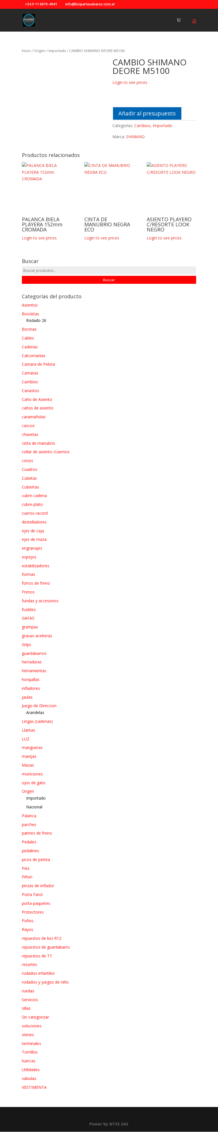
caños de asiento (37, 408)
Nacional (34, 807)
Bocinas (29, 329)
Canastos (30, 390)
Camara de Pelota (38, 364)
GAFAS (28, 618)
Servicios (30, 999)
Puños (27, 920)
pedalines (30, 850)
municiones (32, 774)
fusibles (29, 609)
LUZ (26, 739)
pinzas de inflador (38, 885)
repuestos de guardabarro (46, 947)
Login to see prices (129, 82)
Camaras (30, 373)
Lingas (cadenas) (37, 721)
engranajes (32, 548)
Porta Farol (32, 894)
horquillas (30, 679)
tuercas (28, 1060)
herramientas (34, 670)
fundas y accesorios (40, 600)
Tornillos (30, 1052)
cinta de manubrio (38, 443)
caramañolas (34, 416)
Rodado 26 (36, 320)
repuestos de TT (37, 956)
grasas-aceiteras (37, 635)
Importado (57, 50)
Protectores (33, 912)
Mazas (28, 765)
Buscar (109, 279)
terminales (31, 1043)
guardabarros (34, 653)
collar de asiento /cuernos (46, 451)
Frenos (28, 592)
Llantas (28, 730)
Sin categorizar (35, 1017)
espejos (29, 557)
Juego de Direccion (39, 705)
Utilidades (31, 1069)
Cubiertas (30, 487)
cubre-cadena (34, 495)
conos (27, 460)
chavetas (30, 434)
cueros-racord (35, 513)
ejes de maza (34, 539)
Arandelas (35, 712)
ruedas (28, 991)
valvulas (29, 1078)
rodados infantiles (38, 973)
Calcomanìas (33, 355)
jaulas (27, 697)
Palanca (29, 815)
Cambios (142, 125)
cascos (28, 425)
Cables (28, 338)
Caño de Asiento (37, 399)
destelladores (34, 522)
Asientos (30, 305)
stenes (28, 1034)
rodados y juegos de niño (45, 982)
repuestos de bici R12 (41, 938)
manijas (29, 756)
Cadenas (30, 346)
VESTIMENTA (34, 1087)
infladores (31, 688)
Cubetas (29, 478)
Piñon (27, 876)
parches (29, 824)
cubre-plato (32, 504)
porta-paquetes (36, 903)
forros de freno (36, 583)
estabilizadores (35, 565)
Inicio (26, 50)
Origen (39, 50)
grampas (30, 627)
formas (28, 574)
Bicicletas (30, 313)
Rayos (27, 929)
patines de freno (37, 833)
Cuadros (29, 469)
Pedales (29, 842)
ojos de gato (33, 782)
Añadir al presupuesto (147, 113)
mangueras (32, 747)
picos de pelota (36, 859)
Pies (26, 868)
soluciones (31, 1025)
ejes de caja (33, 530)
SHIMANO (135, 136)
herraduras (32, 662)
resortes (29, 964)
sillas (26, 1008)
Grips (26, 644)
